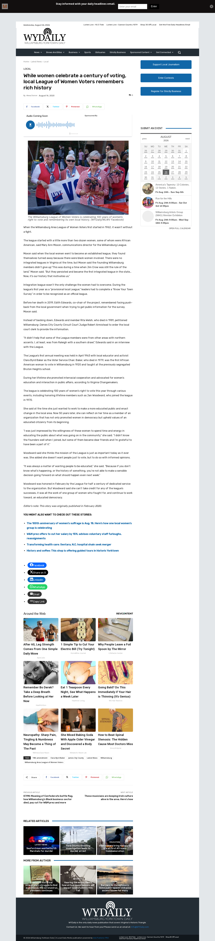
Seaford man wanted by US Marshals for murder (41, 849)
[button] (179, 52)
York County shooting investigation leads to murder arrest (78, 848)
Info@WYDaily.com (140, 927)
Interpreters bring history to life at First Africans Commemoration (115, 848)
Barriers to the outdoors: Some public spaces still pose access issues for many (115, 888)
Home (26, 61)
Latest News (36, 61)
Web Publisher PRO (101, 938)
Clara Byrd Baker (58, 758)
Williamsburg (106, 758)
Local (46, 61)
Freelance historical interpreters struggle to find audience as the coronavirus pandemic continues (41, 886)
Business (41, 879)
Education (115, 842)
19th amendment (40, 758)
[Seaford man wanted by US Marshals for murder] (41, 840)
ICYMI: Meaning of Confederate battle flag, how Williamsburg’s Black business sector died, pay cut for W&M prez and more (48, 799)
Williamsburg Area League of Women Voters (44, 762)
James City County (76, 758)
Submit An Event (152, 128)
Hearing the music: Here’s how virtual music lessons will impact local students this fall (78, 886)
